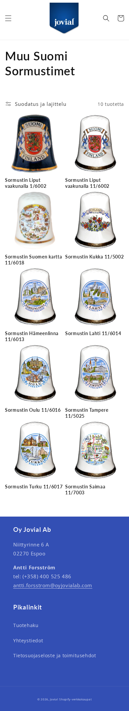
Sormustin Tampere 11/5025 (86, 413)
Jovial (54, 699)
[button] (8, 18)
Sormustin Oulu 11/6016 (33, 410)
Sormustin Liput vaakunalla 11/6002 (87, 183)
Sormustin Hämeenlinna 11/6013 (32, 336)
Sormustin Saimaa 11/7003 (85, 489)
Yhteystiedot (28, 640)
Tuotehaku (25, 625)
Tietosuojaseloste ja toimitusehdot (54, 655)
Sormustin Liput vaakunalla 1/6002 (25, 183)
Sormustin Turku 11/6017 (34, 486)
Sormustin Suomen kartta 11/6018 (33, 259)
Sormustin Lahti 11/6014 (93, 333)
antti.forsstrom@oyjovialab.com (52, 585)
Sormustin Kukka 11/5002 (94, 256)
